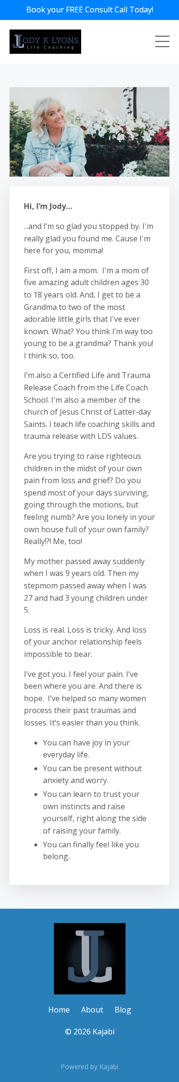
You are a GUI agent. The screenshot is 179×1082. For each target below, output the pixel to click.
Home (59, 1009)
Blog (123, 1009)
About (92, 1009)
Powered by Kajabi (89, 1066)
